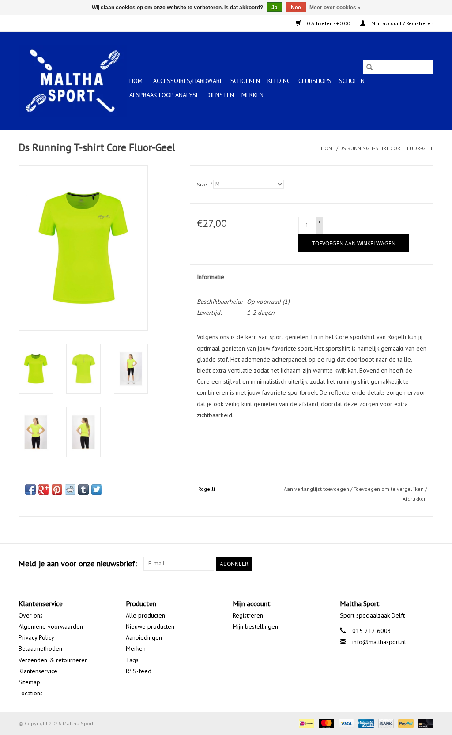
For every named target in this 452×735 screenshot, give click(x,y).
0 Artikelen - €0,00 (328, 23)
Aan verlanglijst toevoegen (317, 489)
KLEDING (279, 81)
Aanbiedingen (144, 637)
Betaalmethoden (40, 648)
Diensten (220, 95)
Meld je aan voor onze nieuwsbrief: (78, 563)
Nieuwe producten (150, 626)
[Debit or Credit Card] (424, 723)
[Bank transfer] (385, 723)
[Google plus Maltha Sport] (410, 564)
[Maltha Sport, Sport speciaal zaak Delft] (73, 81)
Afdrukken (415, 498)
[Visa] (345, 723)
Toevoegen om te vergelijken (389, 489)
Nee (296, 7)
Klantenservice (38, 671)
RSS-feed (138, 671)
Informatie (210, 277)
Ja (274, 7)
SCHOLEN (352, 81)
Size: (204, 184)
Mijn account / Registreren (401, 23)
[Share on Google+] (43, 489)
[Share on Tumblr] (83, 489)
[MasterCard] (325, 723)
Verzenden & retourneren (53, 660)
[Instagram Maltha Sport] (426, 564)
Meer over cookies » (335, 7)
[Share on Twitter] (96, 489)
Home (137, 81)
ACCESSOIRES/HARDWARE (188, 81)
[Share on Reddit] (70, 489)
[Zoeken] (369, 67)
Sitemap (29, 682)
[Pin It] (57, 489)
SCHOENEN (245, 81)
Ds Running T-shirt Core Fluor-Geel (386, 148)
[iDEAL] (305, 723)
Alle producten (145, 615)
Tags (132, 660)
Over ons (31, 615)
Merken (252, 95)
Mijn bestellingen (255, 626)
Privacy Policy (36, 637)
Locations (31, 693)
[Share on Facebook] (30, 489)
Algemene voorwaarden (51, 626)
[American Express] (365, 723)
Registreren (248, 615)
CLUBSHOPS (314, 81)
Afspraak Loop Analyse (164, 95)
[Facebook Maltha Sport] (395, 564)
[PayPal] (405, 723)
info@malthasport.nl (379, 642)
